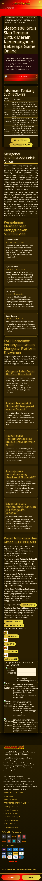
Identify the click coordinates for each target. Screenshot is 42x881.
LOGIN (11, 877)
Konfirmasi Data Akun (12, 820)
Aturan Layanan (9, 824)
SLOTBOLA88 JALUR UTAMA (13, 20)
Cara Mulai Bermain (11, 813)
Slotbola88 (34, 170)
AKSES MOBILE (11, 659)
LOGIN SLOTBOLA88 (13, 621)
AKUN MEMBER (11, 636)
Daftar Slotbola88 (10, 799)
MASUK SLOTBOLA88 (21, 145)
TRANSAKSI (9, 644)
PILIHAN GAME (11, 651)
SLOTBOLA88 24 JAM (18, 22)
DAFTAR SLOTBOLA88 (14, 625)
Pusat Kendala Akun (11, 827)
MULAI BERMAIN (20, 140)
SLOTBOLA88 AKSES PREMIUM (13, 18)
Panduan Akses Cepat (12, 817)
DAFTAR (31, 877)
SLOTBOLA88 (29, 18)
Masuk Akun (8, 796)
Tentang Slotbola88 (11, 806)
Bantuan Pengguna (11, 810)
